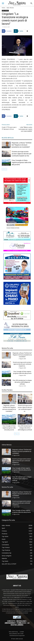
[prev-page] (3, 169)
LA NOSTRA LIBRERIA (20, 624)
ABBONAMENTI (10, 623)
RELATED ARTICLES (8, 138)
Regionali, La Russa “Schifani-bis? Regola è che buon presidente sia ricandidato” (22, 145)
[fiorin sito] (17, 341)
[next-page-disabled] (6, 169)
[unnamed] (17, 330)
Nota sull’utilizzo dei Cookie (16, 633)
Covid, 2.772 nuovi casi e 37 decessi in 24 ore (9, 128)
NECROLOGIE (21, 621)
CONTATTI (11, 621)
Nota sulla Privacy (13, 631)
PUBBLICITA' (21, 623)
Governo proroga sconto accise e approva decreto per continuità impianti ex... (22, 364)
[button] (3, 3)
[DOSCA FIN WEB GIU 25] (17, 279)
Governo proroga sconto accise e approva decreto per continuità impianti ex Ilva (21, 154)
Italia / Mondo (10, 8)
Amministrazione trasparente (17, 635)
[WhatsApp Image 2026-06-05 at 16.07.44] (17, 228)
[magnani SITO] (17, 251)
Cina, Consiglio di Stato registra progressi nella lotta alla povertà (21, 162)
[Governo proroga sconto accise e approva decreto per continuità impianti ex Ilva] (6, 154)
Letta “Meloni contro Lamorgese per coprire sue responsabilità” (25, 129)
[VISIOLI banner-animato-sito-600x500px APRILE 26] (17, 304)
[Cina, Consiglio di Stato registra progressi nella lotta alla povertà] (6, 162)
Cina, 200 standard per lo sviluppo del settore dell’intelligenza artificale (22, 382)
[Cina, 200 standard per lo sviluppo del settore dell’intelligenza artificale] (6, 382)
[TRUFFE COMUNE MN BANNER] (17, 203)
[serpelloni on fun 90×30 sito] (17, 319)
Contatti (22, 631)
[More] (27, 31)
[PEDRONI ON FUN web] (17, 240)
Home (3, 8)
